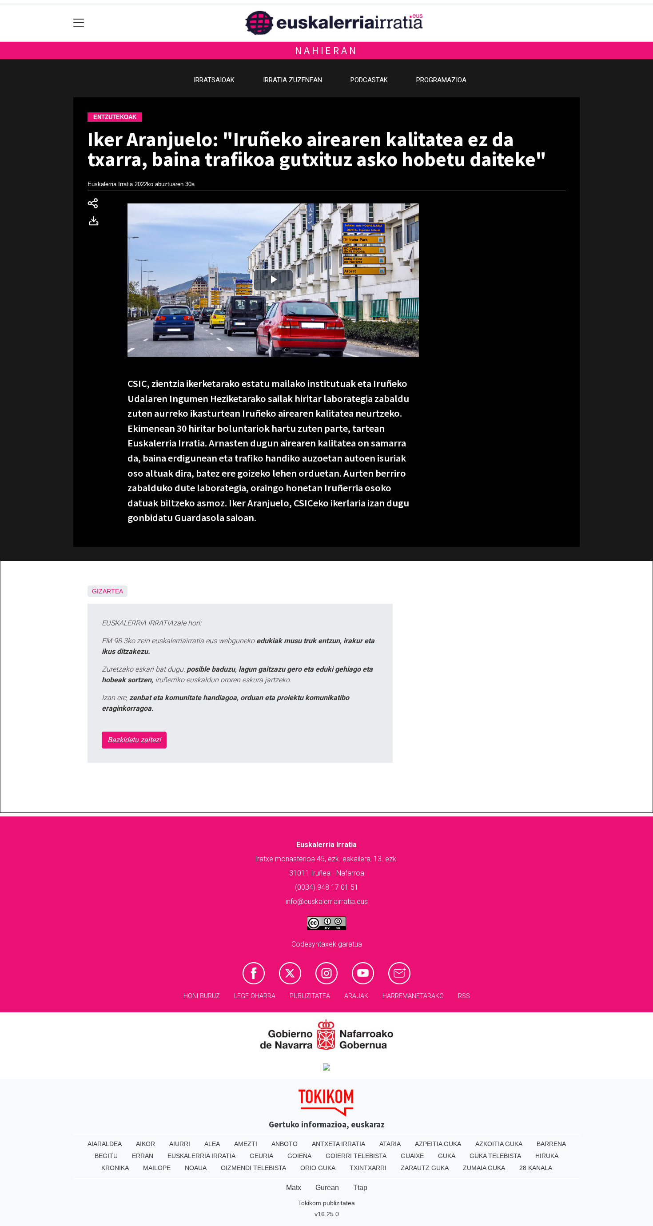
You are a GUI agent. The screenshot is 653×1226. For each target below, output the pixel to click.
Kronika (115, 1167)
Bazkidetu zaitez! (134, 740)
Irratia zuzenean (292, 80)
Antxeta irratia (338, 1143)
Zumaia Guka (484, 1167)
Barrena (551, 1143)
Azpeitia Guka (438, 1143)
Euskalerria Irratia (201, 1155)
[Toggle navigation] (78, 23)
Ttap (360, 1187)
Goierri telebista (356, 1155)
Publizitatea (310, 996)
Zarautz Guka (425, 1167)
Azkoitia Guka (498, 1143)
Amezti (245, 1143)
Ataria (390, 1143)
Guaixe (412, 1155)
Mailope (157, 1167)
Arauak (356, 996)
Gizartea (107, 591)
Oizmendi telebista (253, 1167)
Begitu (106, 1155)
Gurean (327, 1187)
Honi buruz (201, 996)
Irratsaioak (214, 80)
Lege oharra (254, 996)
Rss (464, 996)
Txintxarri (368, 1167)
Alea (212, 1143)
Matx (293, 1187)
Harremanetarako (413, 996)
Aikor (145, 1143)
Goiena (299, 1155)
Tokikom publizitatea (326, 1202)
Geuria (261, 1155)
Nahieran (326, 50)
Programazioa (441, 80)
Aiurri (179, 1143)
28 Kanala (535, 1167)
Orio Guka (317, 1167)
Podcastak (369, 80)
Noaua (196, 1167)
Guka (446, 1155)
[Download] (96, 223)
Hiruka (546, 1155)
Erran (142, 1155)
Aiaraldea (105, 1143)
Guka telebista (495, 1155)
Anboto (284, 1143)
